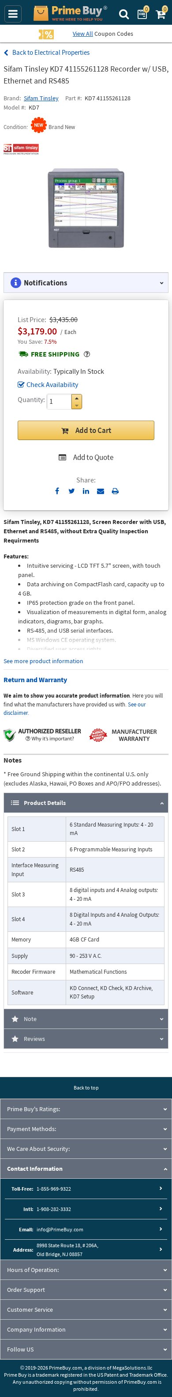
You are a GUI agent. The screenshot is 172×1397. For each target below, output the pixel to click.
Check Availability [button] (52, 384)
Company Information (36, 1329)
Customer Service (30, 1309)
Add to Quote (93, 457)
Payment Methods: (31, 1129)
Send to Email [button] (101, 491)
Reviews (34, 1039)
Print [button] (115, 490)
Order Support (26, 1290)
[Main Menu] (13, 14)
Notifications (45, 283)
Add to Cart (93, 430)
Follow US (20, 1349)
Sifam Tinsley (41, 98)
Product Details (45, 803)
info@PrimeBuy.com (60, 1229)
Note (30, 1019)
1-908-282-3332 (54, 1209)
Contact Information (35, 1169)
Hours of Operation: (33, 1270)
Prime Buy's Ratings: (33, 1109)
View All (83, 34)
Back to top (86, 1087)
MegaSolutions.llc (132, 1367)
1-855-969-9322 (54, 1188)
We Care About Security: (38, 1149)
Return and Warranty (35, 679)
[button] (77, 398)
